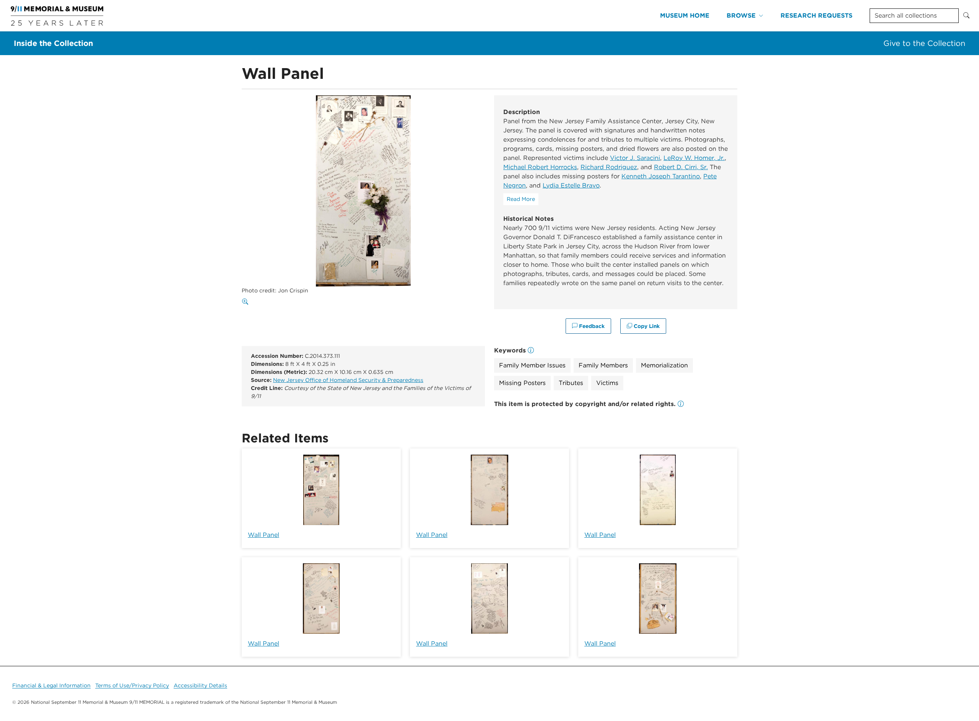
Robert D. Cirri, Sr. (681, 167)
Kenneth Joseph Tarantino (660, 176)
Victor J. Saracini (635, 157)
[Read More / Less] (520, 199)
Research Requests (816, 15)
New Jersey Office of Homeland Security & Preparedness (348, 380)
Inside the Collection (53, 43)
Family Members (603, 365)
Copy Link (646, 326)
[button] (681, 404)
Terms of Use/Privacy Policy (132, 685)
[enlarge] (247, 302)
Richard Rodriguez (609, 167)
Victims (607, 383)
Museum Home (684, 15)
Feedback (591, 326)
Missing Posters (522, 383)
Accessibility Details (200, 685)
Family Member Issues (532, 365)
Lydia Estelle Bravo (571, 185)
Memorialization (664, 365)
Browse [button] (741, 15)
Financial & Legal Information (51, 685)
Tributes (571, 383)
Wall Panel (263, 534)
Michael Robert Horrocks (540, 167)
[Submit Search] (966, 15)
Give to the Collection (924, 43)
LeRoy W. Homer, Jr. (694, 157)
